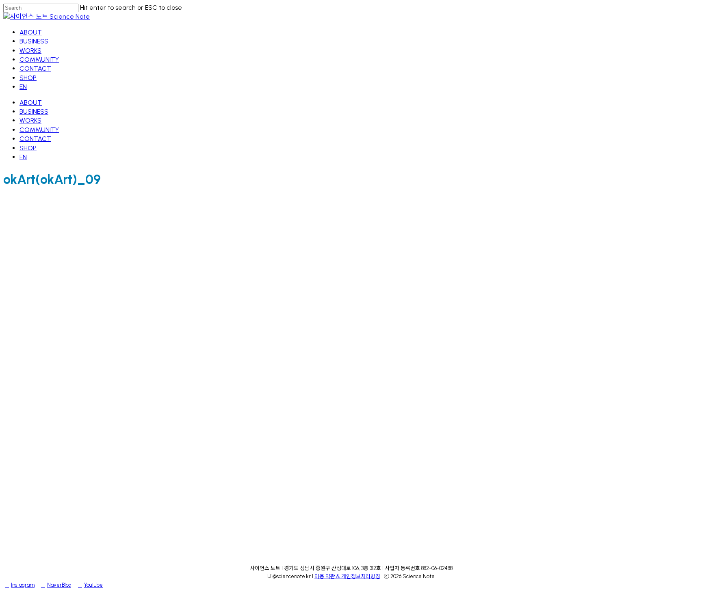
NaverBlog (59, 585)
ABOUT (31, 102)
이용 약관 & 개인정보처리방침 (347, 576)
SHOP (28, 148)
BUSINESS (34, 111)
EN (23, 157)
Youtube (93, 585)
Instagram (23, 585)
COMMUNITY (39, 130)
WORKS (30, 120)
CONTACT (35, 139)
